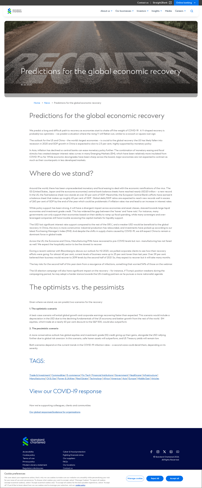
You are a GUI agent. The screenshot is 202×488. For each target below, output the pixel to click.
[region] (101, 479)
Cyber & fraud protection (74, 452)
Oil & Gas (51, 378)
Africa (106, 378)
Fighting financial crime (73, 455)
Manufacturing (37, 378)
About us (105, 11)
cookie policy (80, 485)
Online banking (184, 3)
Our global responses (40, 412)
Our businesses (123, 11)
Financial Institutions (102, 375)
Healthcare (135, 375)
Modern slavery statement (35, 465)
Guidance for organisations (66, 412)
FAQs (65, 462)
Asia (124, 378)
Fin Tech (85, 375)
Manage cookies (135, 478)
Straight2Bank (163, 3)
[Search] (191, 11)
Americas (116, 378)
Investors (141, 11)
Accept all (174, 478)
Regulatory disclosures (33, 468)
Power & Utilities (66, 378)
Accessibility (28, 452)
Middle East (144, 378)
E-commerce (73, 375)
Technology (95, 378)
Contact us (142, 3)
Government (121, 375)
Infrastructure (150, 375)
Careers (179, 11)
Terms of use (28, 458)
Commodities (58, 375)
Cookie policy (29, 455)
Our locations (69, 465)
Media (168, 11)
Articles (155, 378)
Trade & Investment (39, 375)
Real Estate (82, 378)
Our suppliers (69, 458)
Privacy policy (29, 462)
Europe (132, 378)
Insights (156, 11)
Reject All (155, 478)
